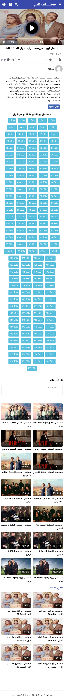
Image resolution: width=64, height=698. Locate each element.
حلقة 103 (26, 258)
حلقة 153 (50, 347)
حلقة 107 (26, 265)
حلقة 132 (14, 306)
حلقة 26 (54, 155)
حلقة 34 (20, 162)
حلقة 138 (38, 320)
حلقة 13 (32, 134)
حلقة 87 (43, 237)
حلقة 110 (38, 272)
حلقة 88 (32, 237)
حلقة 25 (9, 148)
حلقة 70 (9, 210)
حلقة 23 (32, 148)
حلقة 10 (11, 127)
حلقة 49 (20, 182)
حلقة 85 (9, 230)
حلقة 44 (20, 175)
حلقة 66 (54, 210)
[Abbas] (59, 72)
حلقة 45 (9, 175)
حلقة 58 (32, 196)
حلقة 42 (43, 175)
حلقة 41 (54, 175)
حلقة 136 (14, 313)
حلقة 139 (26, 320)
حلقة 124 (14, 292)
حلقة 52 (43, 189)
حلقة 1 (52, 120)
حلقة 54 (20, 189)
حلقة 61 (54, 203)
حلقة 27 (43, 155)
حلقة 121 (50, 292)
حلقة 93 (32, 244)
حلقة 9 (22, 127)
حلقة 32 (43, 162)
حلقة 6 (53, 127)
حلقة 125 (50, 299)
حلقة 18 (32, 141)
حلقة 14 (21, 134)
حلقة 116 (14, 279)
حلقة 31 (54, 162)
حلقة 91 (54, 244)
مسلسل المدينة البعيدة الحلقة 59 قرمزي (16, 473)
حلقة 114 (38, 279)
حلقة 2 (42, 120)
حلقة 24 (20, 148)
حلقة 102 (38, 258)
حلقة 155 (26, 347)
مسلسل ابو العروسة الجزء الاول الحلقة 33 (19, 665)
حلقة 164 (14, 361)
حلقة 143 (26, 327)
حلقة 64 (20, 203)
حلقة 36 (54, 168)
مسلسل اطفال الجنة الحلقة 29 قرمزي (16, 424)
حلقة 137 (50, 320)
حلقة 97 (43, 251)
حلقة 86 (54, 237)
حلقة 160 (14, 354)
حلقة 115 (26, 279)
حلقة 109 (50, 272)
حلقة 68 (32, 210)
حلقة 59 (20, 196)
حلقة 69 (20, 210)
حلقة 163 (26, 361)
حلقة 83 (32, 230)
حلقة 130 (38, 306)
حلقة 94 (20, 244)
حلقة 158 (38, 354)
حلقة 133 (50, 313)
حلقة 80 (9, 224)
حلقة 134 (38, 313)
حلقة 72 (43, 217)
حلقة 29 (20, 155)
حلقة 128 (14, 299)
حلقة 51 (54, 189)
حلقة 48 (32, 182)
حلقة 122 (38, 292)
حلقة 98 (32, 251)
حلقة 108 (14, 265)
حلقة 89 (20, 237)
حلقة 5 (12, 120)
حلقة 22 (43, 148)
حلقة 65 (9, 203)
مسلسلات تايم (45, 4)
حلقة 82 (43, 230)
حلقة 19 (21, 141)
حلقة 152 (14, 340)
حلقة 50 (9, 182)
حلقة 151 (26, 340)
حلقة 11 (54, 134)
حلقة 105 (50, 265)
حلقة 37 (43, 168)
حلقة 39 (20, 168)
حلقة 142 (38, 327)
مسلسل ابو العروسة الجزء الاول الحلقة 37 (19, 612)
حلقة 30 (9, 155)
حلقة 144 (14, 327)
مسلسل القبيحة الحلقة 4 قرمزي (51, 552)
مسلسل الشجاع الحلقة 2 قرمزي (48, 472)
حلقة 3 (32, 120)
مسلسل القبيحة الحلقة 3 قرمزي (19, 552)
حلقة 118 (38, 285)
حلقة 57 (43, 196)
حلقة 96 (55, 251)
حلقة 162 (38, 361)
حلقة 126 (38, 299)
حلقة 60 (9, 196)
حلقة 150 (38, 340)
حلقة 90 (9, 237)
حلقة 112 (14, 272)
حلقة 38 (32, 168)
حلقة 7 (43, 127)
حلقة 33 (32, 162)
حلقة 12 (43, 134)
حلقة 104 (14, 258)
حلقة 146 (38, 334)
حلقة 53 (32, 189)
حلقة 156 (14, 347)
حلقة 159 (26, 354)
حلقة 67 (43, 210)
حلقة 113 (50, 279)
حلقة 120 (14, 285)
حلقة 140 (14, 320)
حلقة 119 (26, 285)
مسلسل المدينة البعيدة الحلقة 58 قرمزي (48, 500)
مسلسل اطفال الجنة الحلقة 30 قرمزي (48, 424)
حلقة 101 (50, 258)
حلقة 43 (32, 175)
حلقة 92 (43, 244)
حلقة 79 (21, 224)
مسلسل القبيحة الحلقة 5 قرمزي (16, 525)
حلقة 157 (50, 354)
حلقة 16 (54, 141)
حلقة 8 (33, 127)
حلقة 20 (10, 141)
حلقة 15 (10, 134)
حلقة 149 (50, 340)
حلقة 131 (26, 306)
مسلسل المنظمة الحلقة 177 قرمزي (49, 526)
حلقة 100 (10, 251)
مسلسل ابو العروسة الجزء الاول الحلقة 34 (50, 665)
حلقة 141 (50, 327)
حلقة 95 (9, 244)
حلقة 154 (38, 347)
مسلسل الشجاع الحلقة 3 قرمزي (16, 449)
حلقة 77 (43, 224)
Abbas (51, 69)
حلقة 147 (26, 334)
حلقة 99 (21, 251)
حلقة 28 (32, 155)
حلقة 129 (50, 306)
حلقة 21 (54, 148)
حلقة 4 (22, 120)
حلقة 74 (21, 217)
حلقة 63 (32, 203)
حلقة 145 (50, 334)
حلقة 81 (54, 230)
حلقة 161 (50, 361)
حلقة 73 (32, 217)
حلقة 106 (38, 265)
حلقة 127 (26, 299)
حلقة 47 (43, 182)
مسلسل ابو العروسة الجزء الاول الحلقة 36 (50, 638)
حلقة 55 (9, 189)
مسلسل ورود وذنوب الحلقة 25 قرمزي (16, 579)
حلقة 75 (9, 217)
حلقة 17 (43, 141)
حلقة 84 (20, 230)
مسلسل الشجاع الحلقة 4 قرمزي (48, 449)
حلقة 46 (54, 182)
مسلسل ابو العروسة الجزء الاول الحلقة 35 (19, 638)
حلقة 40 (9, 168)
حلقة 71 (54, 217)
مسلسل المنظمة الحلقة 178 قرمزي (18, 500)
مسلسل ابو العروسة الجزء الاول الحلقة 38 (50, 612)
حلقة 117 (50, 285)
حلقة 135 (26, 313)
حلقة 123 (26, 292)
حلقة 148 (14, 334)
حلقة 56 (54, 196)
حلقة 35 (9, 162)
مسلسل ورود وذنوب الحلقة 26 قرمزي (48, 579)
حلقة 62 (43, 203)
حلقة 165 (32, 368)
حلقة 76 (54, 224)
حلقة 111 (26, 272)
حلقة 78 (32, 224)
